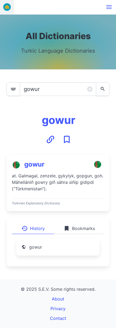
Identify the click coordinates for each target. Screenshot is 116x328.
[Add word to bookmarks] (67, 139)
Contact (58, 318)
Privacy (58, 308)
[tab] (33, 228)
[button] (109, 7)
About (58, 299)
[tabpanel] (58, 250)
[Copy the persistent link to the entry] (50, 139)
